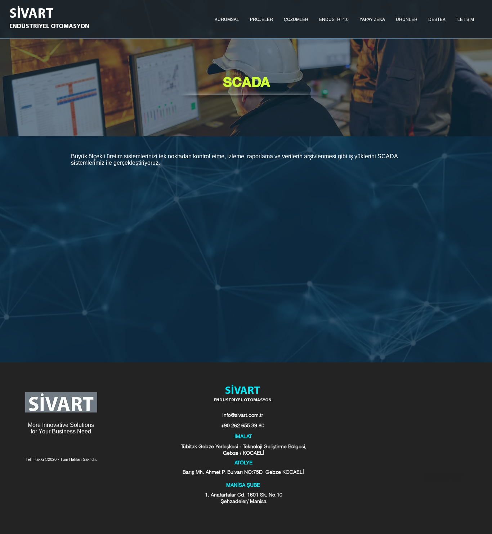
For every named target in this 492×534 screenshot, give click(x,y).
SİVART (31, 14)
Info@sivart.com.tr (242, 415)
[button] (227, 19)
